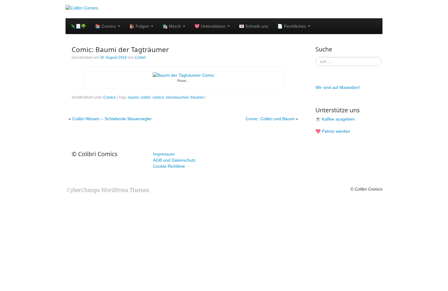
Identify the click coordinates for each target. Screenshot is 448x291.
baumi (133, 97)
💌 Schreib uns (253, 26)
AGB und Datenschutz (174, 160)
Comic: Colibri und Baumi (270, 118)
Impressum (164, 154)
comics (158, 97)
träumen (197, 97)
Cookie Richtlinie (169, 166)
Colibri (140, 57)
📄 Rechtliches (292, 26)
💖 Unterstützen (210, 26)
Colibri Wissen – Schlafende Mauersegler (112, 118)
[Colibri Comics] (82, 7)
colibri (145, 97)
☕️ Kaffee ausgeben (335, 119)
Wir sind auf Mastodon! (337, 87)
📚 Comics (106, 26)
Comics (109, 97)
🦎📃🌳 (78, 26)
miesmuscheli (177, 97)
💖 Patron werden (332, 131)
